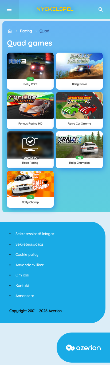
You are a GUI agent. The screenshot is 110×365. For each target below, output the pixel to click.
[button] (100, 9)
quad (44, 30)
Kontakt (22, 285)
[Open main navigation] (9, 9)
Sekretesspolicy (29, 244)
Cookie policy (26, 254)
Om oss (22, 275)
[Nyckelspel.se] (10, 31)
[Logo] (55, 9)
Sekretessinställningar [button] (34, 233)
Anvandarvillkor (29, 264)
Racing (26, 30)
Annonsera (24, 295)
